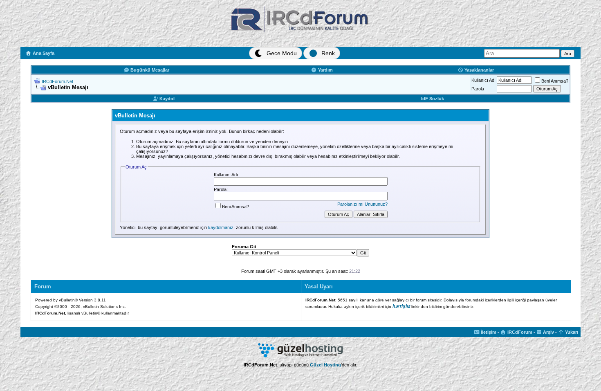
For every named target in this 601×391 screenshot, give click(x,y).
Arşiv (548, 332)
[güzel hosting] (300, 355)
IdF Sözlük (432, 98)
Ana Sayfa (42, 53)
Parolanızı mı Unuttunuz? (362, 204)
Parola (477, 88)
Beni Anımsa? (554, 81)
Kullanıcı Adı (483, 80)
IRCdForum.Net (57, 81)
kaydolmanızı (221, 227)
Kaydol (166, 98)
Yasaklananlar (478, 69)
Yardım (325, 69)
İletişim (488, 332)
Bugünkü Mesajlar (149, 69)
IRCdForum (519, 332)
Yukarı (571, 332)
